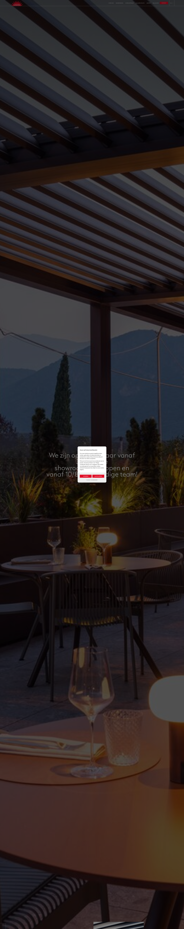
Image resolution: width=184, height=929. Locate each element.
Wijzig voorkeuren (92, 480)
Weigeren (85, 476)
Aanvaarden (98, 476)
